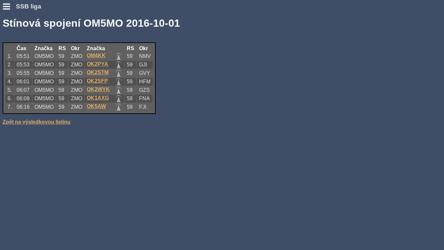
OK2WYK (98, 89)
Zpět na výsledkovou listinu (37, 122)
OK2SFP (97, 81)
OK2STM (98, 72)
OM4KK (96, 55)
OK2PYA (97, 64)
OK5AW (96, 106)
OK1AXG (98, 98)
